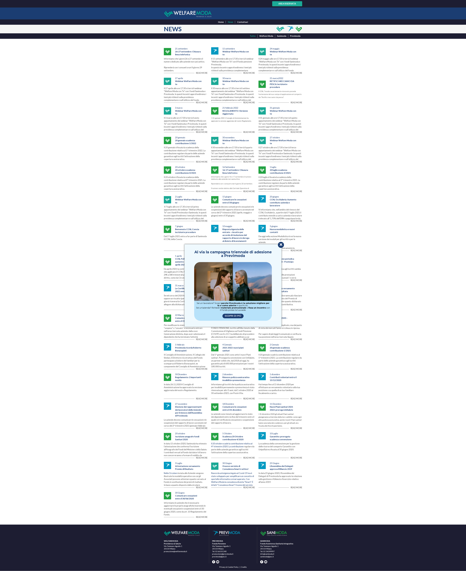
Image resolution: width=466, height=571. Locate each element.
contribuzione (237, 446)
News (230, 22)
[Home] (188, 13)
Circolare (173, 473)
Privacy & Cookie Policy (229, 567)
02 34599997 (269, 551)
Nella (166, 473)
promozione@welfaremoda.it (175, 551)
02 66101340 (221, 551)
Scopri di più (233, 316)
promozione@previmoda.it (222, 554)
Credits (244, 567)
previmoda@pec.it (219, 556)
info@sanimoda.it (267, 554)
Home (221, 22)
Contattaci (242, 22)
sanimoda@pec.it (267, 556)
